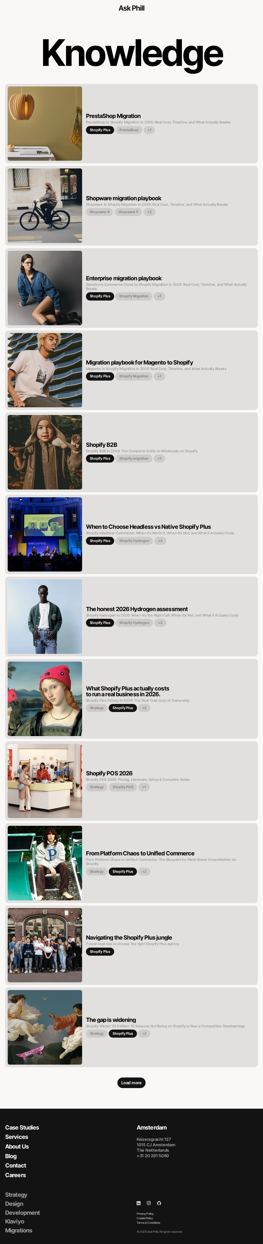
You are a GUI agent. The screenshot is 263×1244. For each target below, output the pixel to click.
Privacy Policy (145, 1213)
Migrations (18, 1230)
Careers (15, 1175)
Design (14, 1203)
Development (22, 1212)
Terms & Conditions (148, 1222)
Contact (15, 1165)
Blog (10, 1156)
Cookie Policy (145, 1218)
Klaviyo (14, 1221)
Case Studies (22, 1127)
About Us (17, 1146)
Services (16, 1136)
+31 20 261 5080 (153, 1155)
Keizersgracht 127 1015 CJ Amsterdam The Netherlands (156, 1145)
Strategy (16, 1194)
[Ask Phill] (131, 8)
